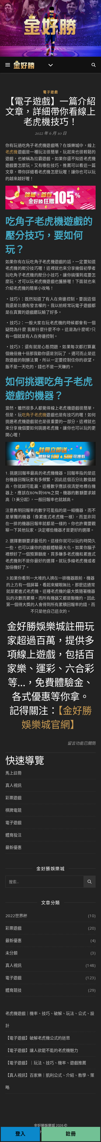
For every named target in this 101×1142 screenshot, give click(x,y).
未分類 (11, 952)
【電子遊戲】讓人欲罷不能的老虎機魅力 (41, 1050)
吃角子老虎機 (34, 414)
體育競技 (13, 990)
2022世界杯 (16, 915)
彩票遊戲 (13, 797)
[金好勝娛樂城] (51, 24)
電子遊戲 (50, 92)
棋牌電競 (13, 810)
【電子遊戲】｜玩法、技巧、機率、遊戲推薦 (45, 1062)
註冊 (71, 1134)
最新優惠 (13, 847)
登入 (20, 1134)
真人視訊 (13, 785)
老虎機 (11, 151)
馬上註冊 (13, 772)
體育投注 (13, 835)
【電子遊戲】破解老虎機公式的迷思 (37, 1038)
